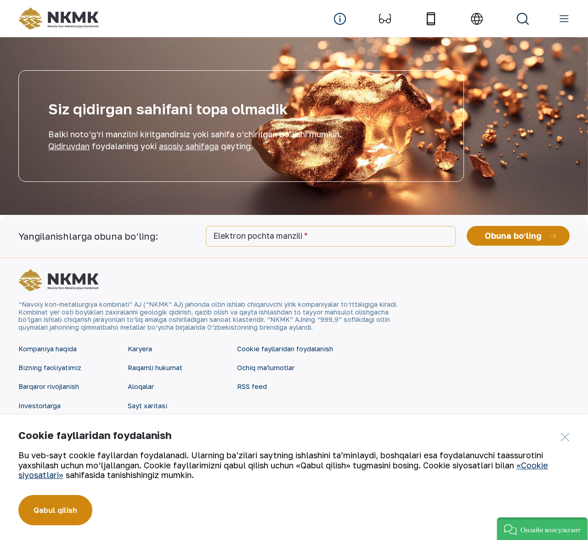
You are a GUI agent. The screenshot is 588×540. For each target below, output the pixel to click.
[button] (542, 529)
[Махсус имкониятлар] (385, 19)
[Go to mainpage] (58, 18)
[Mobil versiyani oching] (431, 19)
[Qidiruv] (523, 19)
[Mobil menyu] (564, 18)
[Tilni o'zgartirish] (477, 19)
